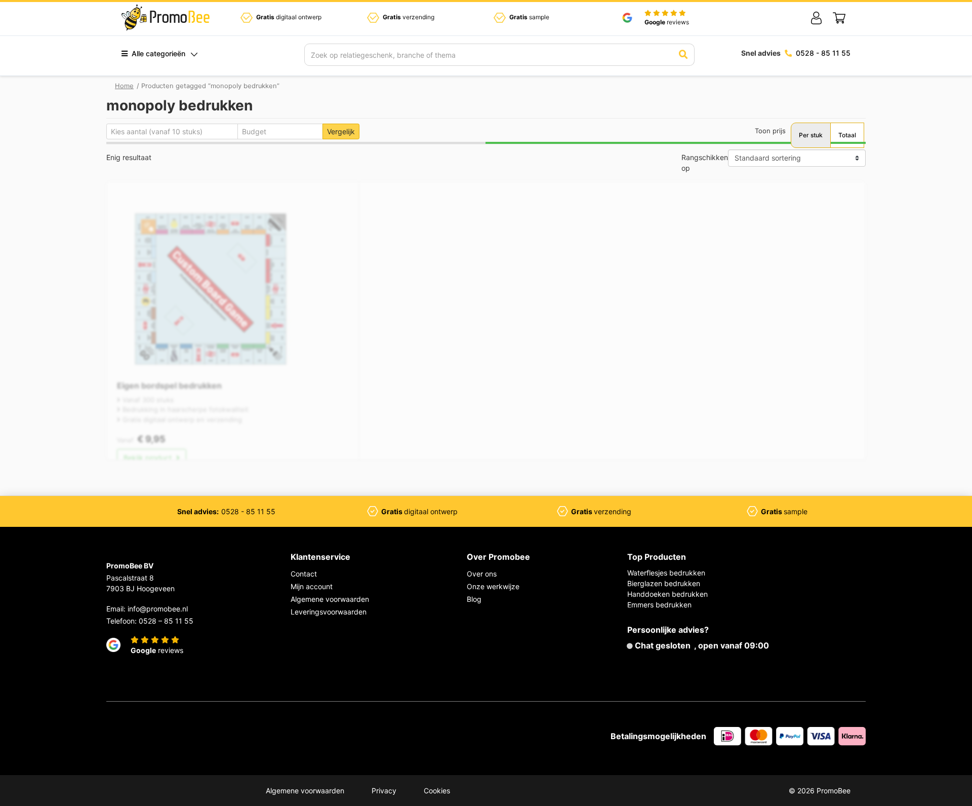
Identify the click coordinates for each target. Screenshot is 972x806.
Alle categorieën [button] (157, 53)
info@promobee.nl (158, 608)
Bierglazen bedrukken (663, 583)
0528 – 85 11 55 (166, 621)
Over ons (482, 573)
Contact (304, 573)
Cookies (437, 790)
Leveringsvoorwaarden (329, 611)
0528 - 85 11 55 (823, 53)
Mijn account (312, 586)
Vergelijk (341, 131)
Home (124, 86)
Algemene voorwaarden (330, 599)
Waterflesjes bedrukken (666, 572)
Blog (474, 599)
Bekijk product (149, 457)
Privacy (384, 790)
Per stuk (811, 135)
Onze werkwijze (493, 586)
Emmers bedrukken (659, 604)
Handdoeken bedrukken (667, 594)
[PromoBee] (166, 18)
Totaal (847, 135)
